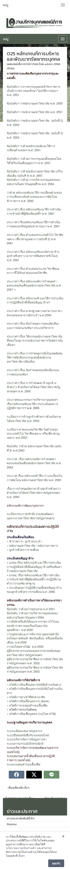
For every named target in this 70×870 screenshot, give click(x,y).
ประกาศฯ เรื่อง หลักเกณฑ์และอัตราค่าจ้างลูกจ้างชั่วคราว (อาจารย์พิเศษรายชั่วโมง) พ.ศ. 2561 (33, 256)
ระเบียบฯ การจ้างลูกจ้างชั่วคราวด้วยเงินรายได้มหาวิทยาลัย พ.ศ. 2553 (34, 418)
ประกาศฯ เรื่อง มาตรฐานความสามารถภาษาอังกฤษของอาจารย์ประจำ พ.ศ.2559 (34, 313)
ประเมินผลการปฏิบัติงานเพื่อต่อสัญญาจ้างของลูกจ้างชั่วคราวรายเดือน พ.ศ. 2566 (34, 589)
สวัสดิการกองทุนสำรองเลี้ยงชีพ (27, 705)
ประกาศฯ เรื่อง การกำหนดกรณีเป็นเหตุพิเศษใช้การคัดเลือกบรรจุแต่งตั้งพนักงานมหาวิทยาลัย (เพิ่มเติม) (34, 357)
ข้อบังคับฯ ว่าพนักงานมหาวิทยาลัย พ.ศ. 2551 (35, 112)
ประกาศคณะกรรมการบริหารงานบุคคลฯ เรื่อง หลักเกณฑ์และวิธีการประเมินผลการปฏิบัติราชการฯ (32, 403)
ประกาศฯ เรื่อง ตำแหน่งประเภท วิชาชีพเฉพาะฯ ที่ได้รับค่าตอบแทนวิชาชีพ (33, 270)
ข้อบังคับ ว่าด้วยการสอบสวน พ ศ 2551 (31, 609)
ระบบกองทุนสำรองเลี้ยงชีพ (23, 764)
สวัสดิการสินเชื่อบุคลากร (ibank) (29, 701)
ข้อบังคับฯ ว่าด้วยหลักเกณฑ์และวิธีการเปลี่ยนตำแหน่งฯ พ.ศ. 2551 (31, 148)
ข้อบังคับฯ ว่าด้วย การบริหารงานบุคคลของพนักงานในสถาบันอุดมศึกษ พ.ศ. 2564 (33, 182)
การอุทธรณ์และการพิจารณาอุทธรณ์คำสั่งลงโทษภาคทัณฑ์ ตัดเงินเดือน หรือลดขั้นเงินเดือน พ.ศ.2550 (35, 638)
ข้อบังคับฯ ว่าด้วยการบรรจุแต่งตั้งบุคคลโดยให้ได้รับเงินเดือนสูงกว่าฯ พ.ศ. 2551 (34, 160)
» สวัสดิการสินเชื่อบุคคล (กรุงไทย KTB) (31, 714)
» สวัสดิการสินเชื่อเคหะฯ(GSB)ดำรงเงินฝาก (34, 684)
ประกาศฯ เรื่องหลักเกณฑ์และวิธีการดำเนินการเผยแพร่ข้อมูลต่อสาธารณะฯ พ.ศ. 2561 (33, 224)
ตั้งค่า (21, 856)
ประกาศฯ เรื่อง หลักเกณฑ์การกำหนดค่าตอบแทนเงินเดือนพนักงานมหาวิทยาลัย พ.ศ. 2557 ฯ (34, 285)
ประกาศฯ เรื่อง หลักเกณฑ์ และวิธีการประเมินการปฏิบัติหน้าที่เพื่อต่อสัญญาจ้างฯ (35, 300)
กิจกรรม (12, 824)
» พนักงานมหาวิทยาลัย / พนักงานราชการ (32, 545)
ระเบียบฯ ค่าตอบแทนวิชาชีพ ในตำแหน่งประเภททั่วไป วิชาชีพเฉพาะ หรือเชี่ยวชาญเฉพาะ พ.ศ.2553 (33, 433)
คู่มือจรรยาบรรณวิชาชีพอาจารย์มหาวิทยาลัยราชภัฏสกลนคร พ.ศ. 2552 (35, 661)
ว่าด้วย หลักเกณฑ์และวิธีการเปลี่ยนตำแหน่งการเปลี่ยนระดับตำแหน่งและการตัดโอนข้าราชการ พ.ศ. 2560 (34, 196)
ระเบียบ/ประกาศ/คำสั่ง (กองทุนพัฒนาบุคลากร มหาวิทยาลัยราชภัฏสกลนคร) (30, 516)
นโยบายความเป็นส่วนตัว (21, 848)
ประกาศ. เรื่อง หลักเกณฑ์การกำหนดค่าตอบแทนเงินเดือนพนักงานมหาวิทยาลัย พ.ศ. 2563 (34, 463)
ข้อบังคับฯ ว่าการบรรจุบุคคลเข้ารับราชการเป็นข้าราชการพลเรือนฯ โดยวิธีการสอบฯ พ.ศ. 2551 (33, 90)
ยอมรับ (56, 863)
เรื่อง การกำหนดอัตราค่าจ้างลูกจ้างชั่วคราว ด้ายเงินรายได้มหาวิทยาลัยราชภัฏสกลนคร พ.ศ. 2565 (33, 492)
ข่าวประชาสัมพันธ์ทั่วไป (21, 818)
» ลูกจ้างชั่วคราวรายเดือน (23, 549)
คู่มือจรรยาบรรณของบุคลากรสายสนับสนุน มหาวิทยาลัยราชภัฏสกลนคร (33, 653)
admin (49, 64)
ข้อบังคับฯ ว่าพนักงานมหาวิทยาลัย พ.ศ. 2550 (35, 103)
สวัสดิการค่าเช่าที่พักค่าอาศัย (27, 697)
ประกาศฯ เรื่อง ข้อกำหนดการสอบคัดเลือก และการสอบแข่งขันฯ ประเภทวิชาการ (33, 325)
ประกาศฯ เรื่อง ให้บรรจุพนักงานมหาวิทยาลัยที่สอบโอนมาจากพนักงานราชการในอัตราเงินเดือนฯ (35, 340)
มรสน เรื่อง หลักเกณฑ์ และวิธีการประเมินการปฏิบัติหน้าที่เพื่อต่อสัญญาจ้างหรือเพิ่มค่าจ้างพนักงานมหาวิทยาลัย (34, 566)
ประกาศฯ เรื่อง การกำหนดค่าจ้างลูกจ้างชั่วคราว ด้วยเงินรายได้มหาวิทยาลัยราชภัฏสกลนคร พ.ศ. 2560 (33, 387)
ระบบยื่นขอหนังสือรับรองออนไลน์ (28, 735)
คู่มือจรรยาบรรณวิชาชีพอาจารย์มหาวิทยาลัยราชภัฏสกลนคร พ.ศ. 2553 (35, 669)
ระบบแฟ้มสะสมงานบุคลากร (24, 731)
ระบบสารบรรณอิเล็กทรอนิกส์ (25, 743)
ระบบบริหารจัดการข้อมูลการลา (26, 739)
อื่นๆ (26, 787)
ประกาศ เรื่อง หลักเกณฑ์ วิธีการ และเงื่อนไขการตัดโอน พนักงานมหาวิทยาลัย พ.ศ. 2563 (34, 478)
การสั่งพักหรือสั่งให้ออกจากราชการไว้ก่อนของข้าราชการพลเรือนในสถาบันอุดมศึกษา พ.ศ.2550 (33, 625)
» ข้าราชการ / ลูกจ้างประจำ (24, 541)
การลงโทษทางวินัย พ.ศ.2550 (25, 646)
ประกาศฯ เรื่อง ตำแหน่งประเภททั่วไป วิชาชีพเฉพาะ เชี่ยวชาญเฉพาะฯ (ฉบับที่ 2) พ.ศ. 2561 (35, 239)
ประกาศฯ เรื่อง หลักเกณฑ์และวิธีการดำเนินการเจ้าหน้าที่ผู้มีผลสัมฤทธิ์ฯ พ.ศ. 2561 (34, 211)
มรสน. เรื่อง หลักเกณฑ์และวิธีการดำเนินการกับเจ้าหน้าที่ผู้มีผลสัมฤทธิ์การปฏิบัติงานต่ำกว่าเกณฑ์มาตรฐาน (34, 579)
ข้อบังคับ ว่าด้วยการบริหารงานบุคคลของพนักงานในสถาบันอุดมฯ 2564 (32, 615)
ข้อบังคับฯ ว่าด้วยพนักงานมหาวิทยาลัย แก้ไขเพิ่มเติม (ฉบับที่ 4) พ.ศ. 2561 (35, 173)
